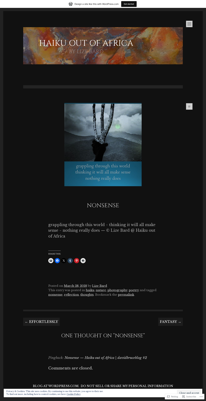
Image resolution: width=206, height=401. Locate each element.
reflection (71, 294)
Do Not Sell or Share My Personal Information (127, 386)
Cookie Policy (74, 394)
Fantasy (170, 322)
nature (101, 290)
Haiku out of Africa (86, 43)
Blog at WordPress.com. (56, 386)
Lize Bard (99, 286)
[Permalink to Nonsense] (103, 191)
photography (117, 290)
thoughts (87, 294)
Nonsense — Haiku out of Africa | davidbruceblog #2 (106, 358)
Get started (129, 4)
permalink (126, 294)
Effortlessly (41, 322)
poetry (134, 290)
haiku (90, 290)
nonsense (55, 294)
